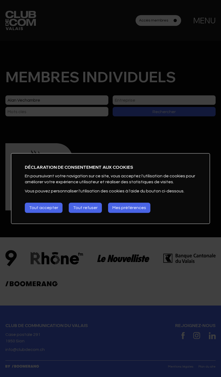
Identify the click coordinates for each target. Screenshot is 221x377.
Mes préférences (129, 208)
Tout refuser (85, 208)
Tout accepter (43, 208)
